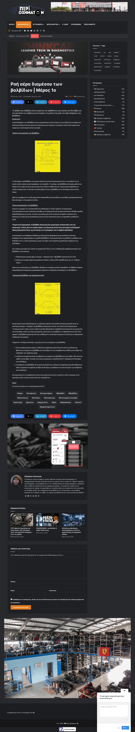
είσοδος (36, 398)
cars (110, 52)
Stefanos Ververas (32, 476)
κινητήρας (117, 63)
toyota (109, 56)
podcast (116, 52)
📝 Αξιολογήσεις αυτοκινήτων (104, 121)
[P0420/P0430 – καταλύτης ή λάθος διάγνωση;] (47, 519)
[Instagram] (38, 496)
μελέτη (30, 402)
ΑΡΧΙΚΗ (11, 24)
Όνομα (13, 581)
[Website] (25, 496)
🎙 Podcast (97, 108)
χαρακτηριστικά (48, 407)
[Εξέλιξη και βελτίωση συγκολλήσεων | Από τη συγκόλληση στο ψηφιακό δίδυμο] (73, 519)
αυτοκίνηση (97, 63)
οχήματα (107, 66)
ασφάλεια (116, 59)
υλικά (78, 402)
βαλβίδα (60, 393)
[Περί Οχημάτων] (26, 10)
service (102, 56)
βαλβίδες (73, 393)
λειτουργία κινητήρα (68, 398)
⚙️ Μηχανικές (99, 89)
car (105, 52)
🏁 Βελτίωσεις (99, 115)
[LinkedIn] (33, 496)
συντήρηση (116, 66)
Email (13, 590)
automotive (97, 52)
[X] (31, 496)
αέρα (20, 393)
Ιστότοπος (52, 590)
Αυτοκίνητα (97, 59)
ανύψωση (32, 393)
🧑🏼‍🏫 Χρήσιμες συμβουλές (102, 134)
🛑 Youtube (98, 128)
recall (95, 56)
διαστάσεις (23, 398)
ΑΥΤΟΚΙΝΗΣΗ (38, 24)
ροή (54, 402)
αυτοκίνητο (107, 63)
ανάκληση (107, 59)
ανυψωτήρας (46, 393)
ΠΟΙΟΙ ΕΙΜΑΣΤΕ (89, 24)
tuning (116, 56)
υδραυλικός (66, 402)
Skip (118, 728)
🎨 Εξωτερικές (99, 112)
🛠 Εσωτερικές (99, 131)
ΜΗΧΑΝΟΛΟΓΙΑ (23, 24)
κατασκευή (50, 398)
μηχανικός (43, 402)
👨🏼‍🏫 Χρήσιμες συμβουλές (102, 118)
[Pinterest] (36, 496)
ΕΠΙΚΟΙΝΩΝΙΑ (76, 24)
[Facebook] (28, 496)
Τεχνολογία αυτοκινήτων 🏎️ (104, 105)
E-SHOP (65, 24)
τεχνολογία (97, 70)
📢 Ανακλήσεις (99, 125)
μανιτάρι (18, 402)
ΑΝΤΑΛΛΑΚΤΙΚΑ (52, 24)
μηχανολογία (98, 66)
